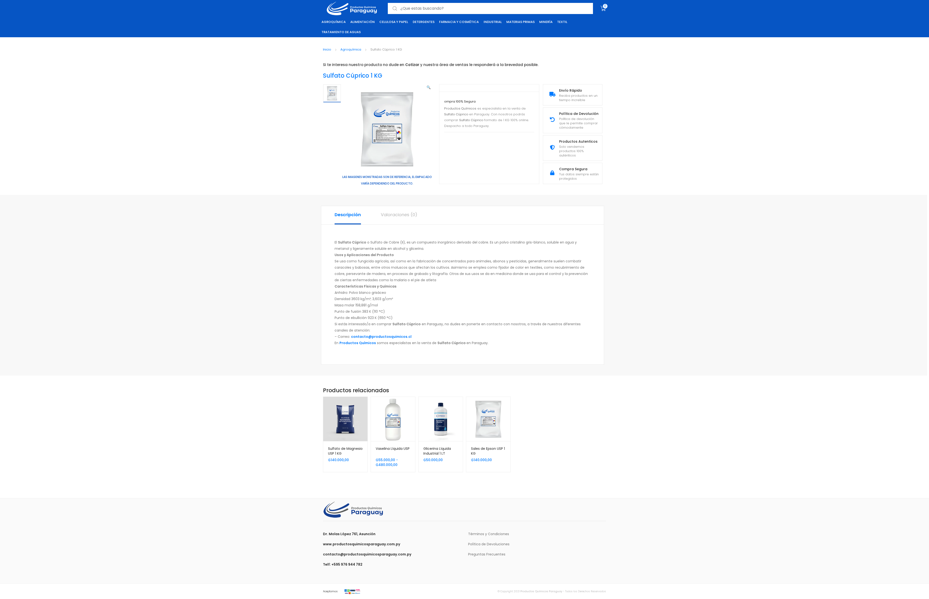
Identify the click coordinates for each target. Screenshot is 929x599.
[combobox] (490, 8)
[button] (428, 87)
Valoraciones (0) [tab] (399, 215)
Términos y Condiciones (488, 534)
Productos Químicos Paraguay (541, 591)
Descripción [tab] (348, 215)
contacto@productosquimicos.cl (381, 336)
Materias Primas (520, 22)
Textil (562, 22)
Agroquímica (334, 22)
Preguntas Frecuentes (486, 554)
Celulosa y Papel (393, 22)
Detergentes (424, 22)
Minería (546, 22)
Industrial (493, 22)
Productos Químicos (357, 342)
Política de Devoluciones (488, 544)
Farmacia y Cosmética (459, 22)
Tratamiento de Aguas (341, 32)
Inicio (327, 49)
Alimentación (362, 22)
